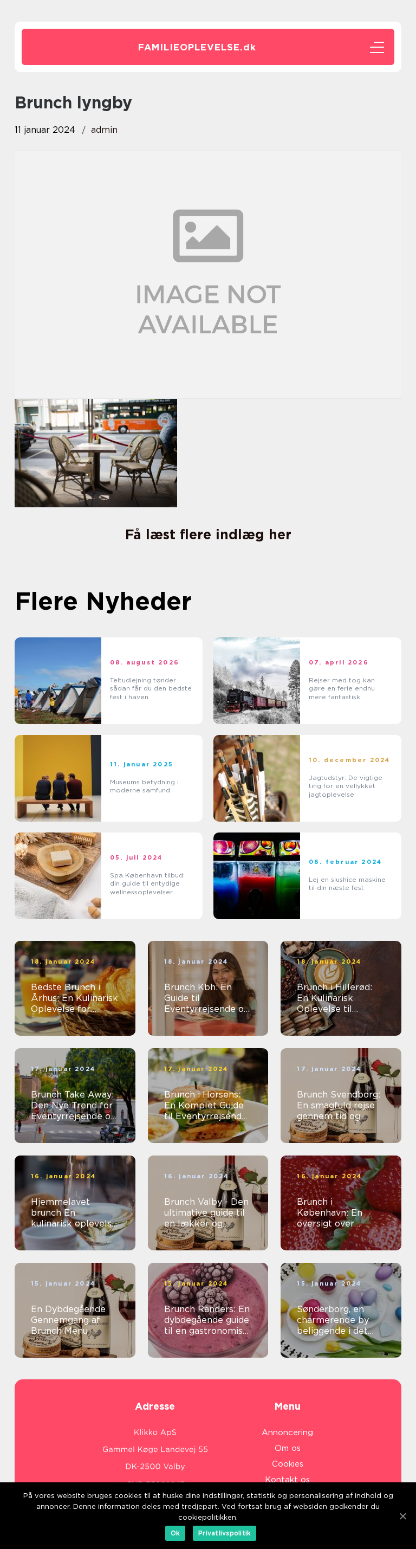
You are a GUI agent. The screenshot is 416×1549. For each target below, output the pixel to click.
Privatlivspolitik (224, 1533)
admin (104, 130)
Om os (288, 1448)
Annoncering (287, 1432)
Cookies (287, 1464)
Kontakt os (287, 1480)
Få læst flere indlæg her (208, 534)
